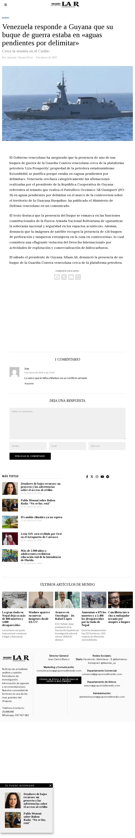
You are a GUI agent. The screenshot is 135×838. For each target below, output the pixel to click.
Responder (29, 383)
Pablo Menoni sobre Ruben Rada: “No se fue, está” (38, 502)
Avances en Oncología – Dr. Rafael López (65, 615)
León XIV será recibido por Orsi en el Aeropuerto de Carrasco (41, 535)
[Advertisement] (67, 315)
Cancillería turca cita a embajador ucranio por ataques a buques (119, 617)
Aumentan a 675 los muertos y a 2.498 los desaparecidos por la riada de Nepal (94, 619)
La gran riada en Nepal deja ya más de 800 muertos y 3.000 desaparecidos (13, 619)
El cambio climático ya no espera (41, 517)
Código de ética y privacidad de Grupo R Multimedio (59, 680)
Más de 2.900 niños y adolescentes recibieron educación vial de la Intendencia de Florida (41, 555)
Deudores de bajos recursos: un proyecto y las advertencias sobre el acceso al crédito (40, 487)
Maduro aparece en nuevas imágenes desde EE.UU (39, 617)
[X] (64, 277)
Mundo (5, 18)
